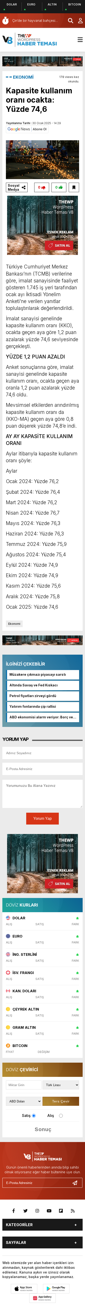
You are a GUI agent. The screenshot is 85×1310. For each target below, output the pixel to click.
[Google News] (27, 129)
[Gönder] (76, 1183)
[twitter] (25, 1211)
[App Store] (24, 1288)
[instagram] (37, 1211)
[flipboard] (61, 1211)
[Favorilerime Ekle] (74, 187)
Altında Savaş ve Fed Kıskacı (33, 685)
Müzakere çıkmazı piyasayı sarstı (37, 674)
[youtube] (49, 1211)
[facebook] (13, 1211)
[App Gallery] (42, 1298)
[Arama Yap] (68, 20)
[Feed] (72, 1211)
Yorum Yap (42, 818)
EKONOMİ (23, 77)
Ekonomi (14, 624)
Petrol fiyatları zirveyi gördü (32, 696)
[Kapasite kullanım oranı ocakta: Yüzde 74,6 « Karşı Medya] (29, 39)
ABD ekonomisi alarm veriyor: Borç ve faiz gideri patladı (41, 717)
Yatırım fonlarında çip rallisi (32, 706)
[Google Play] (56, 1288)
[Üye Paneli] (78, 20)
